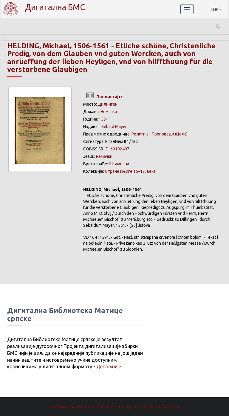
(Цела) (181, 134)
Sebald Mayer (114, 126)
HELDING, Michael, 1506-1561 (58, 46)
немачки (104, 156)
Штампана (119, 163)
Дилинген (107, 104)
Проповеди (163, 134)
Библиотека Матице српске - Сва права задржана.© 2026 (114, 406)
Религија (139, 134)
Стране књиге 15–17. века (130, 171)
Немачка (108, 111)
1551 (103, 119)
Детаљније (108, 366)
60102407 (119, 149)
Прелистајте (109, 96)
